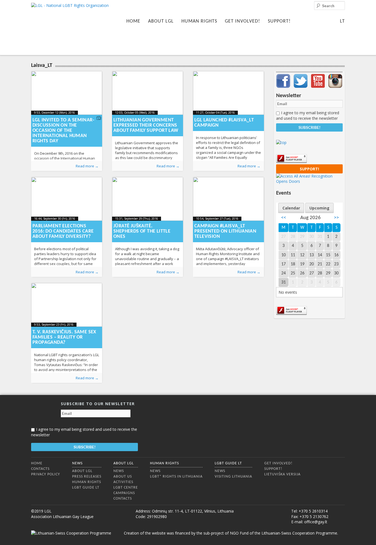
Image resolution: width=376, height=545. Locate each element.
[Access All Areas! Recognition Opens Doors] (309, 181)
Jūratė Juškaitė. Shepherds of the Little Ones (141, 231)
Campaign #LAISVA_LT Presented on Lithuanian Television (225, 231)
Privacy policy (45, 474)
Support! (279, 21)
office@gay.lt (315, 521)
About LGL (161, 21)
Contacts (40, 469)
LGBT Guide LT (85, 488)
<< (283, 217)
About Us (122, 477)
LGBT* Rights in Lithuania (176, 477)
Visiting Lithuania (233, 477)
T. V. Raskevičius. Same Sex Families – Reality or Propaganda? (64, 337)
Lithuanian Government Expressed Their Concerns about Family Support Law (145, 125)
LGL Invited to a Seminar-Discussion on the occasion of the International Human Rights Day (63, 131)
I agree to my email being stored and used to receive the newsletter (307, 115)
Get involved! (242, 21)
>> (336, 217)
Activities (123, 482)
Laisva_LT (41, 65)
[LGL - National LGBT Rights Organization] (70, 27)
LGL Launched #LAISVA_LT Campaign (224, 123)
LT (342, 21)
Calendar (291, 208)
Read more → (87, 166)
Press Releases (86, 477)
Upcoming (319, 208)
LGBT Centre (125, 488)
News (77, 463)
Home (133, 21)
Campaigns (124, 493)
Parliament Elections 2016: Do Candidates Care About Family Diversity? (63, 231)
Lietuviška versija (282, 474)
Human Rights (199, 21)
